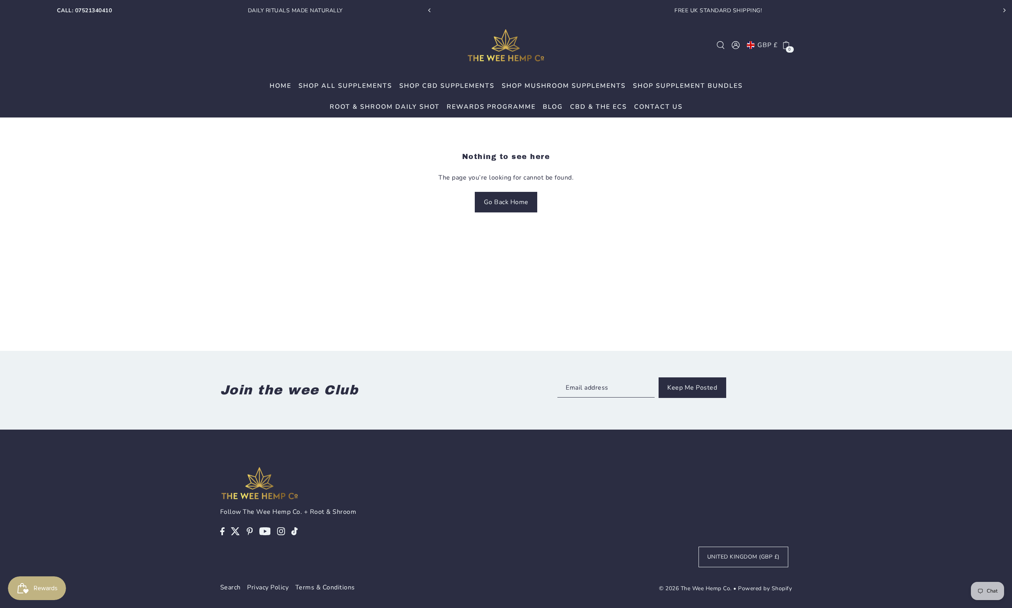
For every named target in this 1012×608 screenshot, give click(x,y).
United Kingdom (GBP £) (743, 557)
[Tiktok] (294, 531)
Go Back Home (506, 202)
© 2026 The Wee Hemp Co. (695, 588)
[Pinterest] (250, 531)
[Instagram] (281, 531)
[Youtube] (265, 531)
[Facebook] (222, 531)
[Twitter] (235, 531)
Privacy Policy (268, 587)
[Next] (1004, 10)
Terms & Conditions (325, 587)
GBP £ (767, 45)
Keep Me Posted (692, 387)
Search (230, 587)
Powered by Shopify (765, 588)
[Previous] (430, 10)
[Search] (720, 45)
